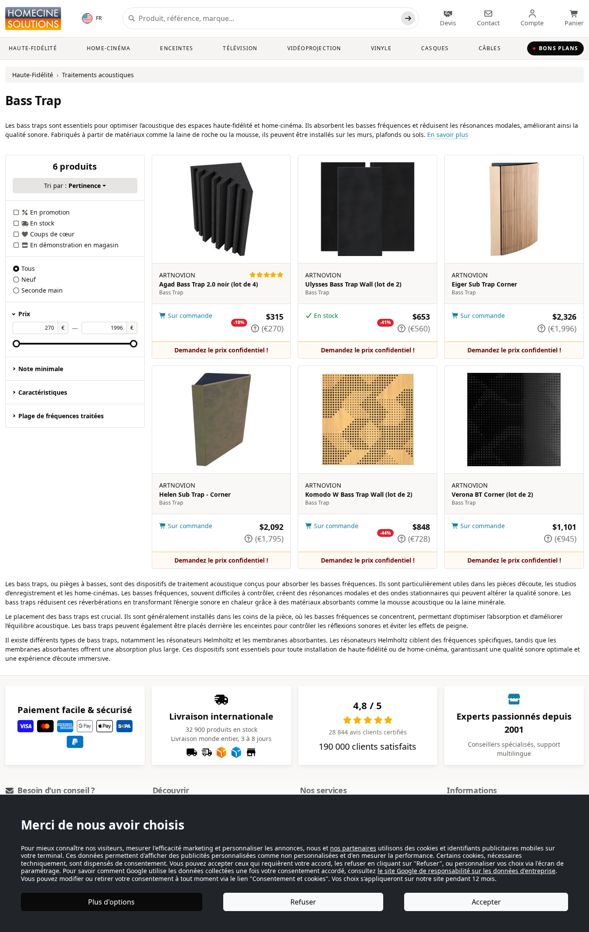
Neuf (28, 279)
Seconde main (42, 290)
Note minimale (40, 369)
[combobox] (268, 18)
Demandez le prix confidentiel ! (221, 350)
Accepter (486, 902)
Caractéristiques (42, 392)
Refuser (303, 902)
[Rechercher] (408, 18)
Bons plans (558, 48)
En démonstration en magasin (74, 245)
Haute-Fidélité (33, 48)
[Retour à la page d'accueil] (33, 18)
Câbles (490, 48)
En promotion (50, 212)
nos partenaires (353, 848)
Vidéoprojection (314, 48)
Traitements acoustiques (98, 75)
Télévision (240, 48)
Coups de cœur (52, 234)
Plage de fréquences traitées (61, 416)
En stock (42, 223)
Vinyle (381, 48)
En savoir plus (447, 134)
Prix (24, 314)
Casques (435, 48)
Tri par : (72, 185)
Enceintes (176, 48)
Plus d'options (111, 902)
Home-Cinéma (108, 48)
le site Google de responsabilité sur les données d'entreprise (466, 871)
